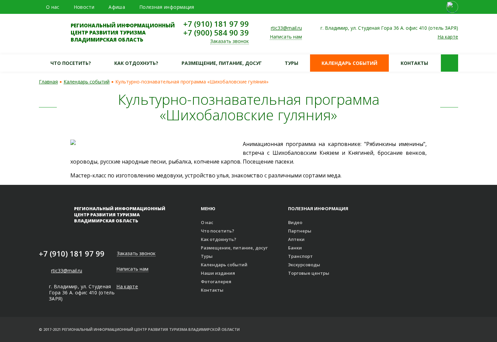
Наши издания (218, 273)
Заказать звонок (229, 41)
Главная (48, 81)
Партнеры (299, 231)
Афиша (117, 7)
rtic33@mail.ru (286, 28)
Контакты (414, 63)
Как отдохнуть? (136, 63)
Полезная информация (166, 7)
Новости (84, 7)
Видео (295, 222)
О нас (53, 7)
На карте (447, 36)
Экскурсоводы (304, 265)
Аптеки (296, 239)
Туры (291, 63)
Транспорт (300, 256)
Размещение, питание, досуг (222, 63)
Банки (295, 248)
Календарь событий (349, 63)
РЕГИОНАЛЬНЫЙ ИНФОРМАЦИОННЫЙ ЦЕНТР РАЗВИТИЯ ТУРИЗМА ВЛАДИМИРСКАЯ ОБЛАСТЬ (123, 32)
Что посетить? (70, 63)
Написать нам (286, 37)
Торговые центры (308, 273)
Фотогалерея (216, 281)
